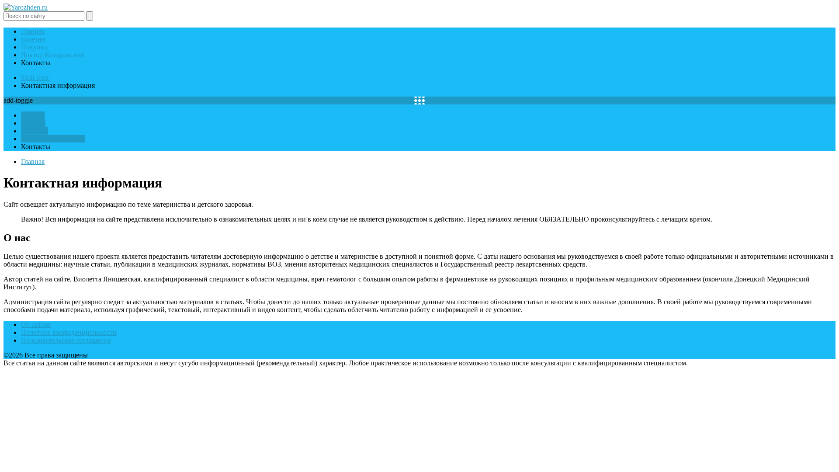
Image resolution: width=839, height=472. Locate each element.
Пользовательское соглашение (66, 340)
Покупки (34, 47)
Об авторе (36, 324)
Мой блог (35, 77)
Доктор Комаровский (53, 55)
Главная (33, 31)
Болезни (33, 39)
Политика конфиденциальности (69, 332)
